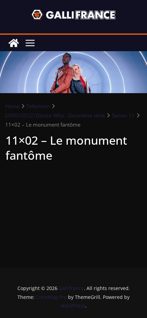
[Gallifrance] (13, 43)
